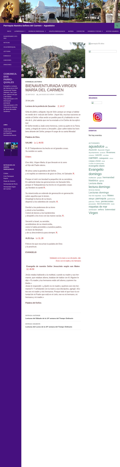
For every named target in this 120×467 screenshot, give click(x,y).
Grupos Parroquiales (57, 31)
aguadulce (96, 146)
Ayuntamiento (94, 152)
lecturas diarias (94, 190)
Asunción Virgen (104, 150)
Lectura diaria (95, 183)
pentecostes (107, 201)
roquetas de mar (98, 206)
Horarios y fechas (94, 31)
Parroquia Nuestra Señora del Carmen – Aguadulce (29, 25)
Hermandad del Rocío (11, 184)
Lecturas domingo (99, 192)
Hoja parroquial (10, 47)
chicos (111, 158)
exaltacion (92, 177)
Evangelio (29, 82)
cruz (103, 161)
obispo (91, 199)
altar (106, 147)
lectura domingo (99, 187)
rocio (112, 204)
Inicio (9, 31)
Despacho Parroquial (36, 31)
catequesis (103, 158)
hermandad (108, 177)
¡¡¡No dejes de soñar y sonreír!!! (50, 94)
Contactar (80, 31)
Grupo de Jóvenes (9, 181)
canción (98, 155)
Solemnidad (110, 209)
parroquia (101, 198)
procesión (92, 204)
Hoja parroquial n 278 (10, 105)
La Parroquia (19, 31)
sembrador (93, 210)
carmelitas (106, 155)
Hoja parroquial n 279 (10, 99)
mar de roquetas (95, 196)
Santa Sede (7, 129)
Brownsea (110, 152)
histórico (93, 180)
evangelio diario (97, 166)
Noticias (7, 42)
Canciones (7, 60)
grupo (99, 177)
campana (91, 155)
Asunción (93, 150)
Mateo (110, 195)
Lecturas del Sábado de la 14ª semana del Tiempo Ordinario (49, 317)
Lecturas (38, 82)
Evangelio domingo (96, 171)
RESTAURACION (103, 204)
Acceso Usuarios (112, 31)
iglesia (101, 181)
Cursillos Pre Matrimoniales (96, 163)
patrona (91, 201)
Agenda (70, 31)
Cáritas (6, 173)
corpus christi (95, 161)
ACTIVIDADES (94, 143)
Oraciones (7, 64)
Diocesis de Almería (10, 135)
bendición (102, 152)
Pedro (98, 201)
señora (101, 209)
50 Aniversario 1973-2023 (10, 37)
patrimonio (111, 199)
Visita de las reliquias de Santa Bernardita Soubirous (10, 109)
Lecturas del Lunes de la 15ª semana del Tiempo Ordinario (48, 325)
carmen (93, 157)
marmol (104, 195)
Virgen (93, 213)
